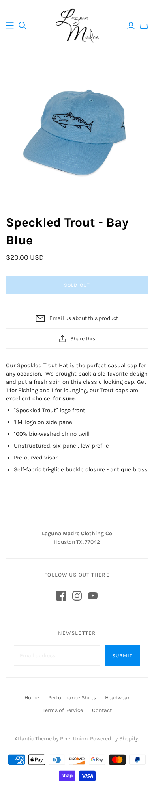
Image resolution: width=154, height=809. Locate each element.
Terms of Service (63, 710)
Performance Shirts (72, 697)
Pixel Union (74, 738)
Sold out (77, 285)
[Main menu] (10, 26)
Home (31, 697)
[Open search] (22, 26)
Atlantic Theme (33, 738)
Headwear (117, 697)
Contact (102, 710)
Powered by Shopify (114, 738)
